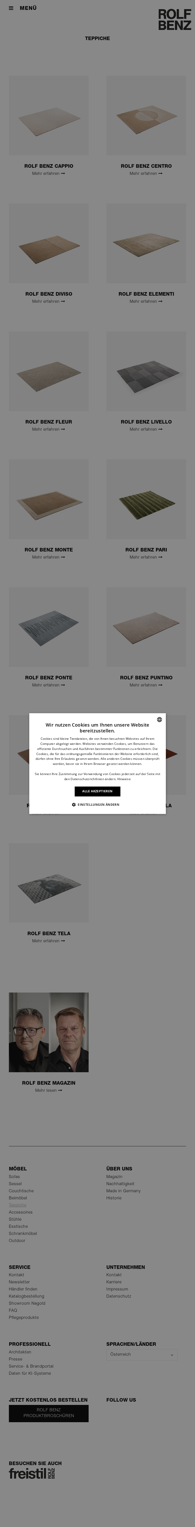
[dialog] (97, 763)
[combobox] (159, 719)
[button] (97, 804)
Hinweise (124, 779)
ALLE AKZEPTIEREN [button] (97, 791)
